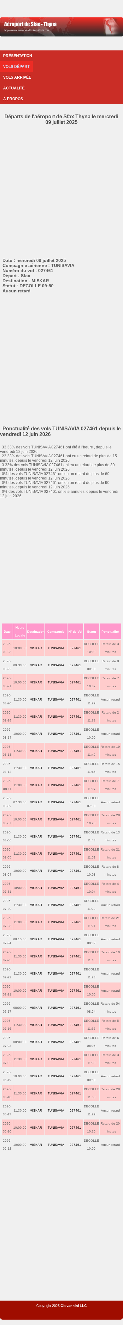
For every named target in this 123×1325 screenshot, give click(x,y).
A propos (13, 99)
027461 (75, 648)
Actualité (14, 88)
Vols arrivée (17, 77)
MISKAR (36, 648)
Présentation (17, 56)
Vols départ (16, 66)
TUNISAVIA (56, 648)
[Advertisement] (61, 190)
